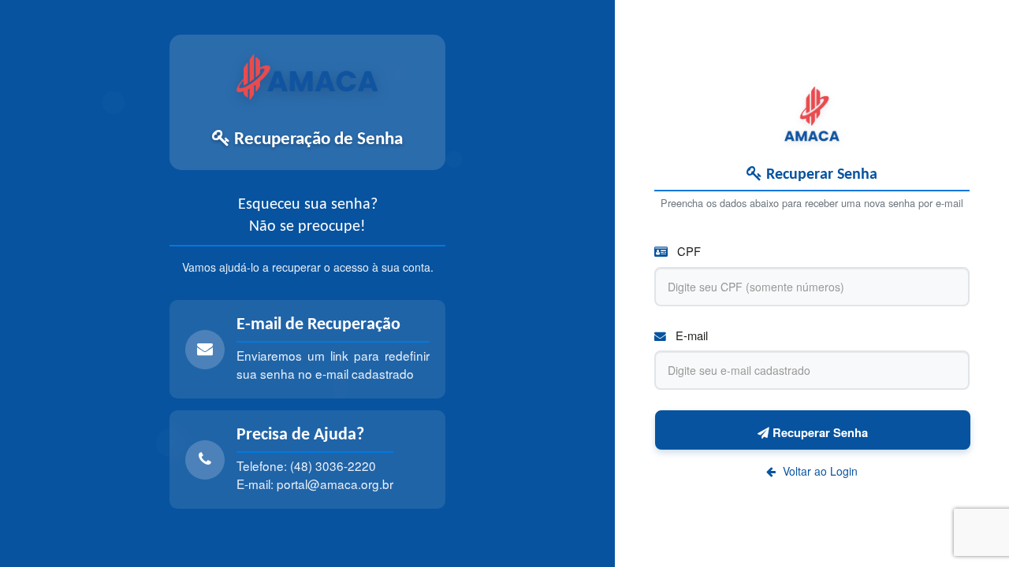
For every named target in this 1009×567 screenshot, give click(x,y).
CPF (687, 251)
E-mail (690, 335)
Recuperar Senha (818, 432)
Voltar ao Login (819, 471)
